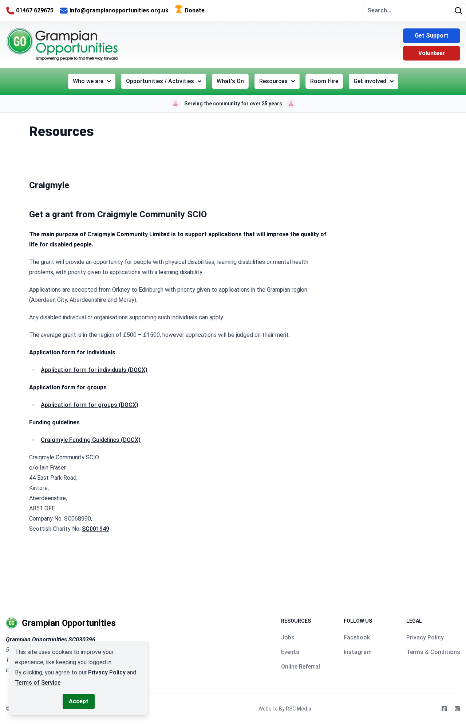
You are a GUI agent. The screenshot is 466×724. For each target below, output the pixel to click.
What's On (230, 81)
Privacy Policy (425, 637)
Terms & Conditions (433, 652)
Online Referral (300, 666)
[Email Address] (63, 10)
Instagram (358, 652)
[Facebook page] (444, 709)
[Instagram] (457, 709)
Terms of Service (37, 682)
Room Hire (324, 81)
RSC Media (298, 709)
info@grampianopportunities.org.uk (119, 10)
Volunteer (431, 53)
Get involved (370, 81)
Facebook (357, 637)
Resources (273, 81)
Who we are (88, 81)
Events (290, 652)
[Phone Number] (10, 10)
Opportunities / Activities (160, 81)
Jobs (288, 637)
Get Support (432, 35)
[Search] (460, 10)
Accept (78, 701)
